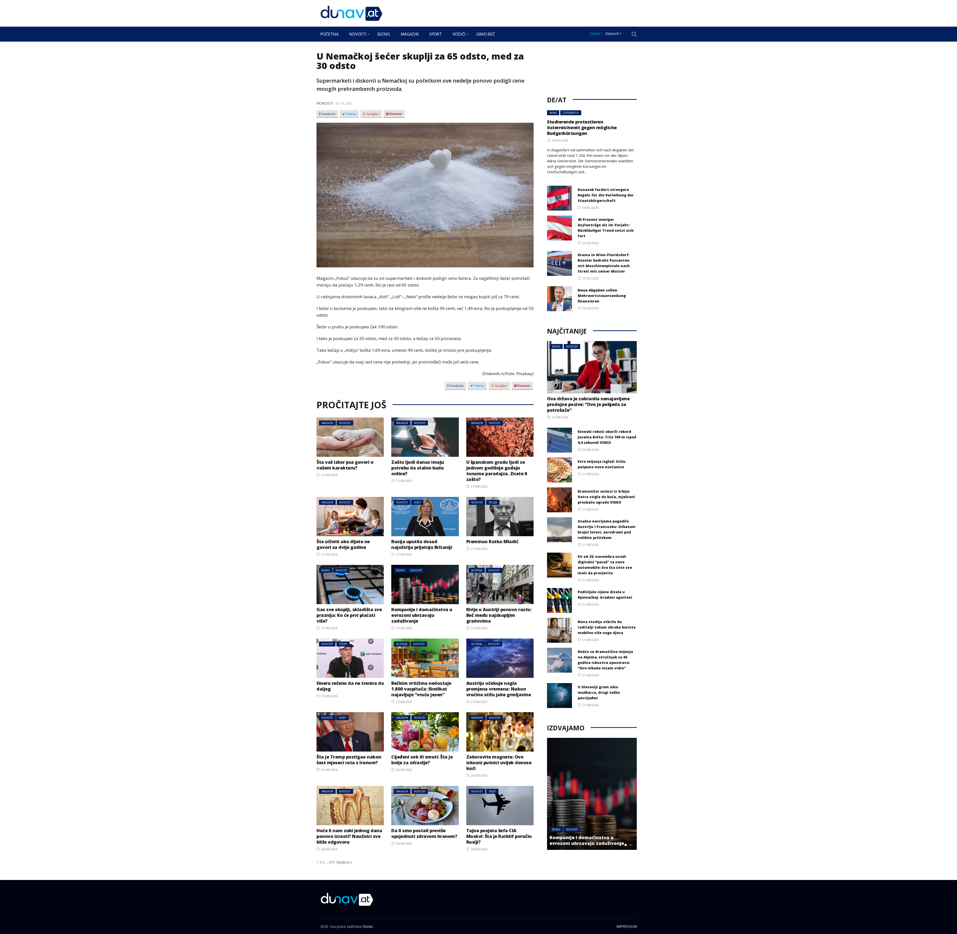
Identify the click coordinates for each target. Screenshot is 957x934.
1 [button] (620, 844)
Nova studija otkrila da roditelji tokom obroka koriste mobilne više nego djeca (607, 627)
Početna (329, 34)
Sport (435, 34)
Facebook (328, 114)
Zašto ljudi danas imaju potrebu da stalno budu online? (417, 467)
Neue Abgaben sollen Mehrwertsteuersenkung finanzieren (602, 295)
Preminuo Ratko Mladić (492, 541)
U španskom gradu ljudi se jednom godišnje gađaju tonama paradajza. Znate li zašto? (496, 470)
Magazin (410, 34)
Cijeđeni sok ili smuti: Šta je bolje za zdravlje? (422, 759)
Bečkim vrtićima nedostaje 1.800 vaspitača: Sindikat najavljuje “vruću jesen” (421, 689)
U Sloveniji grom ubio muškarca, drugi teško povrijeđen (599, 692)
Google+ (372, 114)
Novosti (358, 34)
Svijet (417, 502)
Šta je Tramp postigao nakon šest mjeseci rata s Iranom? (349, 759)
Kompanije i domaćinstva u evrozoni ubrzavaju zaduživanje (421, 615)
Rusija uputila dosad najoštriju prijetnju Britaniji (421, 544)
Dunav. (368, 926)
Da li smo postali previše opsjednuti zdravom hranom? (424, 833)
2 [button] (625, 844)
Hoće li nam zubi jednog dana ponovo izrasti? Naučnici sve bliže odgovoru (349, 836)
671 (332, 862)
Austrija (476, 570)
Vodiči (459, 34)
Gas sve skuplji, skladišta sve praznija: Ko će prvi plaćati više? (349, 615)
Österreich (571, 113)
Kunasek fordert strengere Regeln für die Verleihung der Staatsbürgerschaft (606, 195)
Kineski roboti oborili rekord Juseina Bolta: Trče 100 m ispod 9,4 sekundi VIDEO (607, 437)
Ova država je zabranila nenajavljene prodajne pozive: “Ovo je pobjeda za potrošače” (588, 404)
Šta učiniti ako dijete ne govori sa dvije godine (343, 544)
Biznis (383, 34)
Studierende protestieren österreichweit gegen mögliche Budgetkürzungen (582, 127)
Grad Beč (485, 34)
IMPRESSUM (626, 926)
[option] (594, 794)
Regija (493, 502)
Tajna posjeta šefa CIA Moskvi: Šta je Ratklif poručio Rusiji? (499, 836)
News (553, 113)
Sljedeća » (344, 862)
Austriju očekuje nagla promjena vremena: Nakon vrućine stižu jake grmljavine (498, 689)
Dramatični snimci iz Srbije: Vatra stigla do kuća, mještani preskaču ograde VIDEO (606, 497)
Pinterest (395, 114)
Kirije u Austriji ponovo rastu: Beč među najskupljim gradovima (499, 615)
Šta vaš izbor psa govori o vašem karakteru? (345, 465)
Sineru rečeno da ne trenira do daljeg (350, 686)
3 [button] (630, 844)
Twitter (350, 114)
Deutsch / (613, 33)
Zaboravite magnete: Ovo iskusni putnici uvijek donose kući (499, 762)
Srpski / (596, 33)
